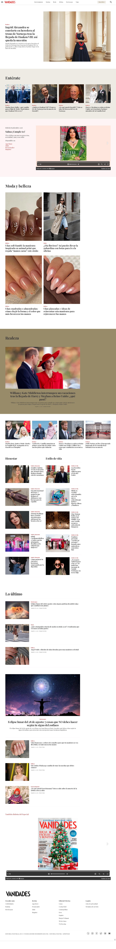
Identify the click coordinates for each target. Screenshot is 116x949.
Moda (54, 2)
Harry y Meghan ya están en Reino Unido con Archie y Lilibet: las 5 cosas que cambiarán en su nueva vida (71, 446)
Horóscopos (69, 2)
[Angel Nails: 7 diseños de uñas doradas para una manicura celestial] (17, 656)
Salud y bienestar (35, 466)
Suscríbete (101, 2)
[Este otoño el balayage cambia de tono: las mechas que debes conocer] (17, 772)
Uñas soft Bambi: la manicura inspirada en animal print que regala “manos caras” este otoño (21, 248)
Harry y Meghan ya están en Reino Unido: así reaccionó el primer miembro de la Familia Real (98, 109)
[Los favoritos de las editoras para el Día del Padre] (58, 474)
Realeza (48, 2)
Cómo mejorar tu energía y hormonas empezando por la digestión (37, 563)
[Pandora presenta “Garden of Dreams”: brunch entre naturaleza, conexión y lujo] (58, 543)
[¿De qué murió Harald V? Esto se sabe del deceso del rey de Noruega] (71, 93)
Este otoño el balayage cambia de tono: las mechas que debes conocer (52, 767)
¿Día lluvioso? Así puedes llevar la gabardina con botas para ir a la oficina (61, 248)
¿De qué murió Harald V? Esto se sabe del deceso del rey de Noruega (70, 109)
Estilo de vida (74, 466)
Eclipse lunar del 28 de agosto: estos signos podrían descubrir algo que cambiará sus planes (54, 605)
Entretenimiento (38, 2)
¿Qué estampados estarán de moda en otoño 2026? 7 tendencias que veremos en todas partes (55, 628)
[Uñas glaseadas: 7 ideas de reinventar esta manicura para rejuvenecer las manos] (62, 280)
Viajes (77, 2)
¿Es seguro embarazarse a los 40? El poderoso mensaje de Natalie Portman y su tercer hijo (76, 566)
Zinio (7, 146)
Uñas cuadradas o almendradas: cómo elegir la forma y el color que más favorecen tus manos (22, 311)
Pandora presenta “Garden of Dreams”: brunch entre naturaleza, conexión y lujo (76, 543)
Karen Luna (42, 747)
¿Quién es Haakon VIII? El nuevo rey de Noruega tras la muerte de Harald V (44, 109)
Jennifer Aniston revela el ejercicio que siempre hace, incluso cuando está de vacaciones (37, 471)
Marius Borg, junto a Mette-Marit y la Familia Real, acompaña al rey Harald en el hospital (17, 445)
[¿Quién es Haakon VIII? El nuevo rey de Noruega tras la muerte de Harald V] (44, 93)
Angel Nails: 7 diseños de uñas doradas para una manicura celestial (55, 650)
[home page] (10, 2)
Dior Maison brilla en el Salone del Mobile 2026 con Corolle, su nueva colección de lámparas (75, 520)
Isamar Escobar (47, 406)
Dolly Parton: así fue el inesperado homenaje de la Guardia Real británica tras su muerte (98, 445)
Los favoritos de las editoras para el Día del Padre (76, 471)
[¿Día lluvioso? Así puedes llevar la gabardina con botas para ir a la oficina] (62, 216)
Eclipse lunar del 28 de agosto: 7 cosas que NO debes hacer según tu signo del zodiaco (42, 723)
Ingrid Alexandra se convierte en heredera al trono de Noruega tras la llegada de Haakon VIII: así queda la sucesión (21, 33)
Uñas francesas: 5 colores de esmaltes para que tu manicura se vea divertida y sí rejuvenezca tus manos (54, 744)
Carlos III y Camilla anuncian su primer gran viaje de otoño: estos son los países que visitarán (44, 445)
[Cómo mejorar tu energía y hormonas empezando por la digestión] (17, 566)
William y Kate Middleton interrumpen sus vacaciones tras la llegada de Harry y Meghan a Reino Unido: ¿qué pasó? (42, 396)
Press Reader (9, 148)
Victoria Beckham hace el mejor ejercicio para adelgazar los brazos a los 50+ (37, 517)
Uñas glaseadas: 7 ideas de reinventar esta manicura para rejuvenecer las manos (59, 311)
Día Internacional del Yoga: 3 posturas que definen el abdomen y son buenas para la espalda (37, 496)
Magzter (8, 149)
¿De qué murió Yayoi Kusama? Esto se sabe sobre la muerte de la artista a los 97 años (54, 789)
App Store (8, 144)
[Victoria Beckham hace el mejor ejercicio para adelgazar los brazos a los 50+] (17, 520)
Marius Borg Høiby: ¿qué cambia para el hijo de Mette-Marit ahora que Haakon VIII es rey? (17, 109)
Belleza (61, 2)
